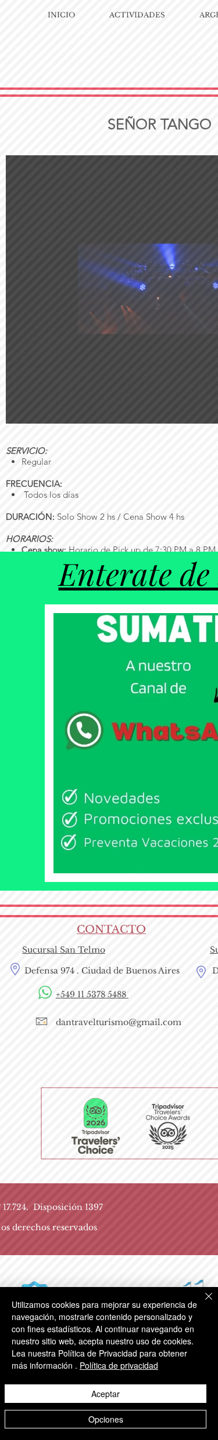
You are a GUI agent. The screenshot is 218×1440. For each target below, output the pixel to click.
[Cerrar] (202, 1303)
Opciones (105, 1419)
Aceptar (105, 1393)
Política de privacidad (119, 1365)
